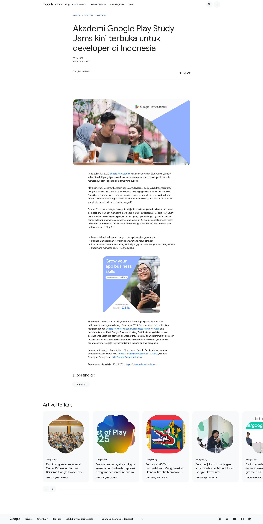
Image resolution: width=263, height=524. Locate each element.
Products (89, 15)
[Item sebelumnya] (46, 489)
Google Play (81, 384)
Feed (131, 4)
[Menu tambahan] (217, 4)
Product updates (98, 4)
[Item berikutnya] (53, 489)
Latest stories (79, 4)
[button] (184, 73)
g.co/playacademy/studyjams (142, 364)
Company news (117, 4)
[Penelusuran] (209, 4)
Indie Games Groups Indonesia (127, 357)
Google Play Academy (120, 173)
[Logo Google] (15, 519)
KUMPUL (154, 353)
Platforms (101, 15)
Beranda (76, 15)
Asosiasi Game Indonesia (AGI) (133, 353)
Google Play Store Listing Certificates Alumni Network (132, 328)
